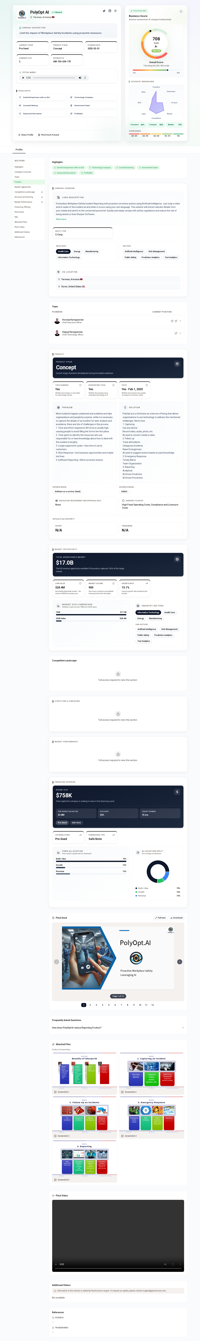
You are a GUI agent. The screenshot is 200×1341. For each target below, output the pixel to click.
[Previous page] (56, 961)
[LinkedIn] (109, 10)
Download (177, 918)
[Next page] (179, 961)
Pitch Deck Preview (50, 135)
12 (152, 1005)
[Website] (115, 10)
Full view (162, 918)
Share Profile (27, 135)
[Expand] (180, 321)
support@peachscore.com (154, 1291)
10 (140, 1005)
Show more (61, 219)
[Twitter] (104, 10)
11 (146, 1005)
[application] (156, 102)
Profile (19, 149)
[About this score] (181, 11)
